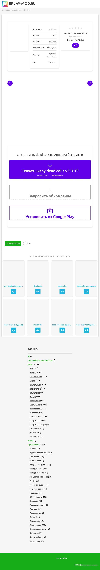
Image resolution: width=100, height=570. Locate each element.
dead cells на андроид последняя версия (62, 325)
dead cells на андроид (86, 286)
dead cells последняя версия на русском (86, 325)
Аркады (33, 372)
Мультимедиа (36, 489)
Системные (35, 521)
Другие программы (38, 453)
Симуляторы (35, 417)
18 (29, 356)
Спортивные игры (38, 425)
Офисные (34, 501)
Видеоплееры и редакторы (40, 360)
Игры (30, 364)
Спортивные (35, 421)
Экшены (53, 41)
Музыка (33, 396)
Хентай (33, 433)
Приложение (33, 445)
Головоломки (36, 376)
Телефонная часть (38, 529)
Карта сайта (62, 558)
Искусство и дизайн (39, 477)
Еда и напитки (36, 457)
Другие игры (35, 384)
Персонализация (37, 505)
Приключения (36, 404)
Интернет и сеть (37, 473)
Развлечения (36, 408)
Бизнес (33, 449)
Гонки (32, 380)
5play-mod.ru (22, 3)
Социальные (35, 525)
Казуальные (35, 388)
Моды (30, 441)
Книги (32, 481)
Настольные (35, 400)
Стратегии (34, 429)
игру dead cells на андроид (14, 286)
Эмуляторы (35, 541)
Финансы (34, 533)
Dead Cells (37, 325)
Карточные (35, 392)
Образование (36, 497)
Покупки (34, 509)
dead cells (38, 286)
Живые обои (35, 461)
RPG (31, 368)
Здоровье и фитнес (38, 465)
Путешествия (36, 513)
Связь (32, 517)
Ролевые (34, 412)
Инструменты (36, 469)
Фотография (35, 537)
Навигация (35, 493)
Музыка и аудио (37, 485)
